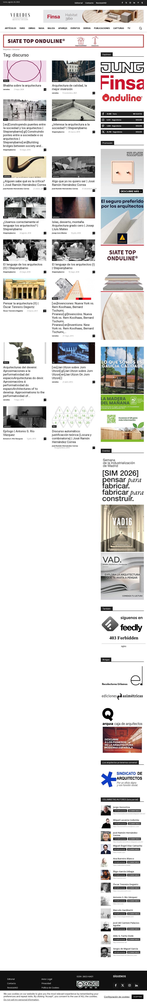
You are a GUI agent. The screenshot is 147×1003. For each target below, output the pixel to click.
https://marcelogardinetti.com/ (123, 916)
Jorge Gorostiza (121, 807)
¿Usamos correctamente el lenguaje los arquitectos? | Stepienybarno (21, 225)
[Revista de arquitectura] (20, 17)
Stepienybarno (9, 150)
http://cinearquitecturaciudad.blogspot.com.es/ (129, 813)
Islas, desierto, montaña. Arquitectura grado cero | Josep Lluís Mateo (73, 225)
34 (45, 311)
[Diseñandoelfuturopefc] (122, 418)
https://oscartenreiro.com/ (122, 891)
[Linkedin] (134, 3)
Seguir (139, 120)
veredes (6, 89)
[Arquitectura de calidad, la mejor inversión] (73, 71)
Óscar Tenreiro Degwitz (13, 311)
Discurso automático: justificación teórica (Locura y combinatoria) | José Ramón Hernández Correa (71, 437)
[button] (140, 28)
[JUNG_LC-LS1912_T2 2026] (122, 172)
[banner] (122, 576)
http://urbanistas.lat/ (120, 942)
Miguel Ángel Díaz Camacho (127, 845)
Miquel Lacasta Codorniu (126, 820)
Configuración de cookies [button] (116, 997)
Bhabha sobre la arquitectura (22, 85)
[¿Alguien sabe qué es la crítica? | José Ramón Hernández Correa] (24, 167)
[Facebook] (122, 3)
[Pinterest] (138, 3)
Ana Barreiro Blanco (123, 858)
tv (53, 362)
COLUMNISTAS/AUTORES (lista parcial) (120, 799)
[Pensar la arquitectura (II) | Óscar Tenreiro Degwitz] (24, 289)
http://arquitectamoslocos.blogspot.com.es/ (128, 842)
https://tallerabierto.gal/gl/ (121, 865)
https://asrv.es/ (118, 904)
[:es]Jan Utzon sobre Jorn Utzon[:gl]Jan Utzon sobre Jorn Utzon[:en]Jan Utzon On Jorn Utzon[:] (72, 373)
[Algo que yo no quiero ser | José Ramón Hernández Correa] (73, 167)
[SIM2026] (122, 480)
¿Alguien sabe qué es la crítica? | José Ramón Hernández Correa (24, 183)
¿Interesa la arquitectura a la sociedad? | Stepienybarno (71, 126)
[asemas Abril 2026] (122, 220)
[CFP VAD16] (122, 528)
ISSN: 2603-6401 (85, 976)
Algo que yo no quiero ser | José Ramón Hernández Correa (73, 183)
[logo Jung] (122, 67)
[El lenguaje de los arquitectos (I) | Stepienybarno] (73, 250)
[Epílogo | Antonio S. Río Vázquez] (24, 417)
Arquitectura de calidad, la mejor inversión (69, 87)
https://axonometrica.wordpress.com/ (126, 826)
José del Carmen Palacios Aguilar (126, 924)
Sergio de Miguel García (125, 948)
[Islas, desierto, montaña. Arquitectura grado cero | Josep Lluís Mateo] (73, 207)
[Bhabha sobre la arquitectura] (24, 71)
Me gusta (137, 114)
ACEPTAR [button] (137, 997)
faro (5, 120)
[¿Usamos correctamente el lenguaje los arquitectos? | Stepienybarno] (24, 207)
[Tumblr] (142, 3)
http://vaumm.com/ (119, 878)
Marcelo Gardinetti (123, 910)
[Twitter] (126, 3)
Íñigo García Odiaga (123, 871)
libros (6, 81)
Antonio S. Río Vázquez (13, 439)
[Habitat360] (122, 316)
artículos (7, 176)
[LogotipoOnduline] (122, 97)
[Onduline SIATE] (122, 268)
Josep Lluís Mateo (59, 233)
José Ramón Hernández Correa (16, 189)
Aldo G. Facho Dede (123, 935)
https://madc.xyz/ (119, 852)
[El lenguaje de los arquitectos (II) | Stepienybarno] (24, 250)
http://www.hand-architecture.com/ (125, 955)
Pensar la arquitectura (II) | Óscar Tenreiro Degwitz (20, 305)
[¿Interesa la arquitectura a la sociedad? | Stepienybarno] (73, 110)
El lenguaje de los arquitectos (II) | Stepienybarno (22, 266)
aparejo (55, 81)
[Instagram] (130, 3)
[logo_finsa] (122, 82)
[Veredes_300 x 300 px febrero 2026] (122, 370)
